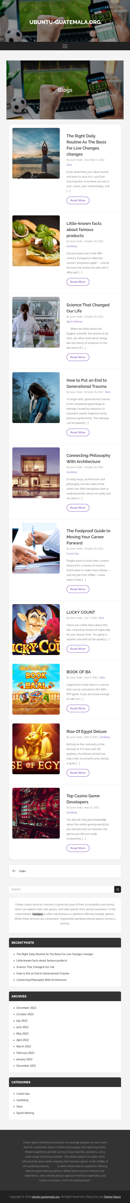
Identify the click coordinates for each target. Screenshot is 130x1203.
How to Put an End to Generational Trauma (42, 973)
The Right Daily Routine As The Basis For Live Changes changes (54, 954)
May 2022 (22, 1033)
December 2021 (26, 1065)
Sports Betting (74, 321)
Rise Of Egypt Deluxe (87, 731)
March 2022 (23, 1046)
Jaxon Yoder (76, 159)
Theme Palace (112, 1196)
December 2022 (26, 1007)
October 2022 (25, 1014)
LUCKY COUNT (81, 612)
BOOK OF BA (79, 671)
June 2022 (22, 1027)
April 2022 (22, 1040)
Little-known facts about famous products (84, 229)
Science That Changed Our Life (35, 967)
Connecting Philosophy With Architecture (41, 980)
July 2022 (22, 1020)
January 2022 (24, 1059)
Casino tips (73, 553)
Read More (78, 201)
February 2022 (25, 1052)
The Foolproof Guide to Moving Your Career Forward (88, 536)
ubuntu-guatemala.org (65, 22)
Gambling (72, 246)
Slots (69, 164)
